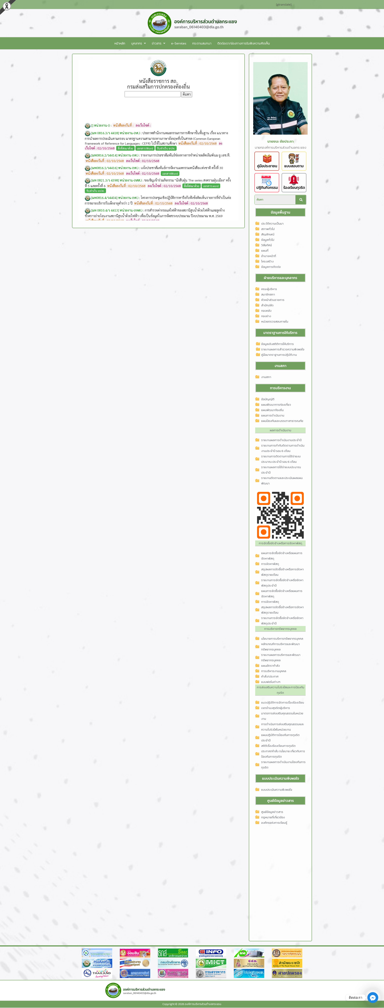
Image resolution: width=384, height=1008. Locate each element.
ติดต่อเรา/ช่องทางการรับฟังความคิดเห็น (243, 43)
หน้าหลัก (119, 43)
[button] (138, 43)
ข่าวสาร (156, 43)
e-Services (178, 43)
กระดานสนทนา (201, 43)
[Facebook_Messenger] (372, 997)
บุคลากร (136, 43)
